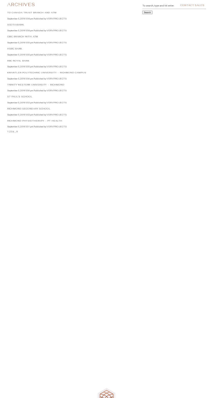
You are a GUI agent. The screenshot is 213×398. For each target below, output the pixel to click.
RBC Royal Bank (18, 60)
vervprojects (57, 18)
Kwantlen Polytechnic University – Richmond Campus (46, 72)
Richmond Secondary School (29, 108)
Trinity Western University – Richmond (35, 84)
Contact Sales (192, 5)
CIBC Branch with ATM (22, 36)
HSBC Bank (14, 48)
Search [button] (147, 12)
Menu (17, 5)
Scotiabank (15, 24)
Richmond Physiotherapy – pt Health (34, 120)
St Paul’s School (19, 96)
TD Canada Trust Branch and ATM (32, 12)
